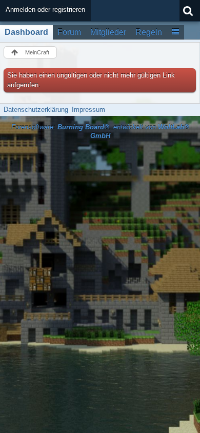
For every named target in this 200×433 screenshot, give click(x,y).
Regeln (148, 32)
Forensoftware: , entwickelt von (100, 131)
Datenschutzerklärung (36, 109)
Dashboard (26, 32)
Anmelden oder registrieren (45, 9)
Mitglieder (108, 32)
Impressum (88, 109)
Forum (69, 32)
